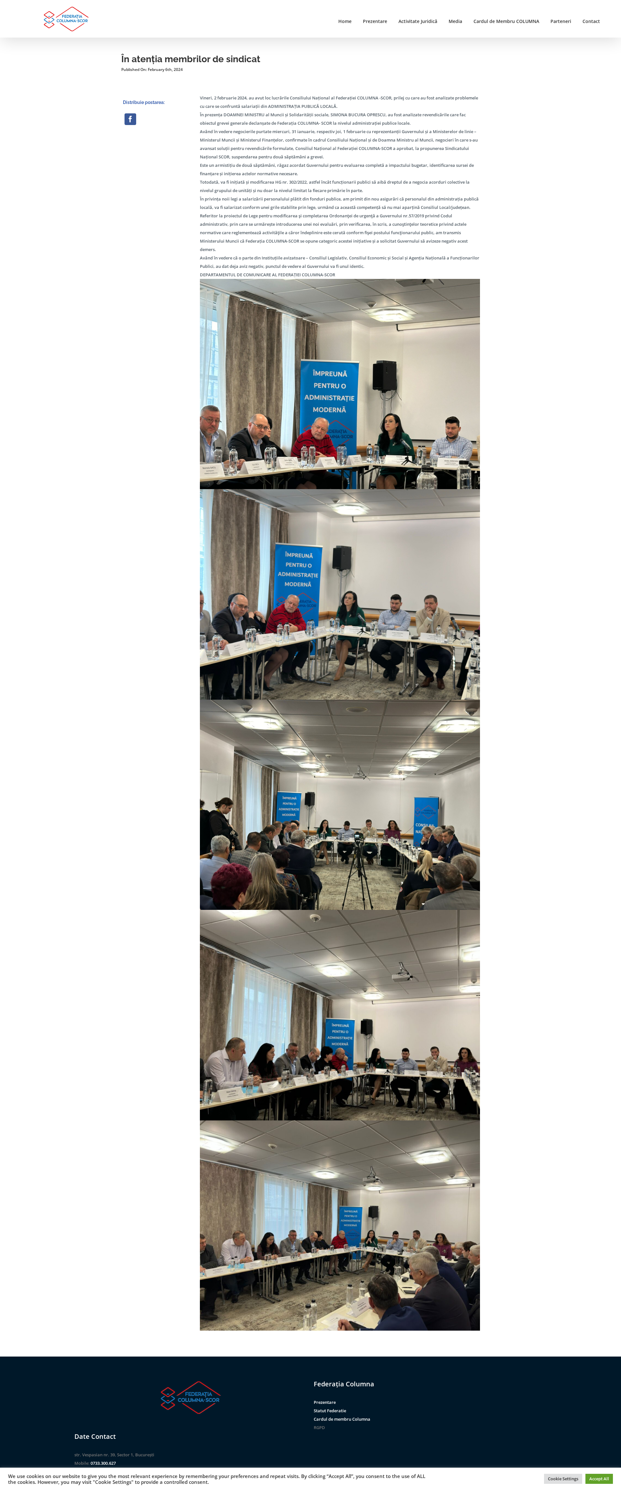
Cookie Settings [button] (563, 1479)
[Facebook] (130, 119)
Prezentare (325, 1402)
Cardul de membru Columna (342, 1419)
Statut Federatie (330, 1411)
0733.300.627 (103, 1463)
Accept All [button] (599, 1479)
